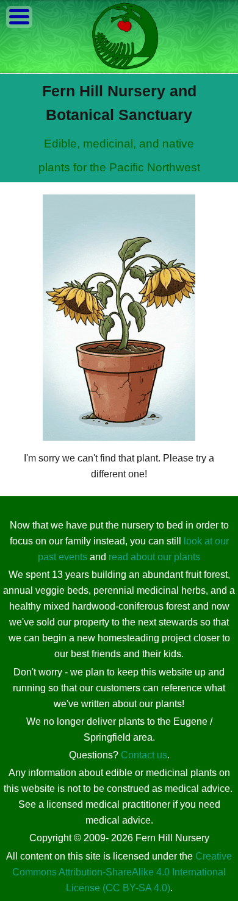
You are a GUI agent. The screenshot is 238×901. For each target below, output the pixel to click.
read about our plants (154, 557)
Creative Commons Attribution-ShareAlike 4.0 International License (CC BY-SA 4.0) (122, 872)
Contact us (144, 755)
